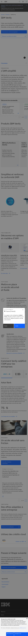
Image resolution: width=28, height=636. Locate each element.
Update (16, 326)
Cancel (5, 326)
